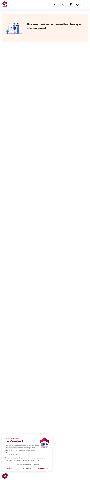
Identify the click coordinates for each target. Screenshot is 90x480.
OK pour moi (43, 468)
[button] (5, 476)
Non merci (10, 468)
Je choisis (27, 468)
